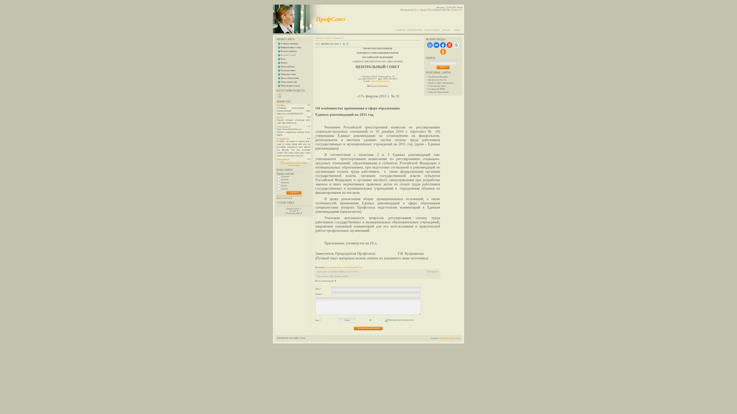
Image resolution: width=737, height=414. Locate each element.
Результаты (282, 196)
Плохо (284, 185)
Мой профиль (414, 30)
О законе (337, 38)
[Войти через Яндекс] (449, 45)
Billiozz (343, 271)
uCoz (458, 338)
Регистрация (432, 30)
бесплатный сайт (446, 338)
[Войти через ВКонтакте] (436, 45)
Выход (446, 30)
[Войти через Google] (456, 45)
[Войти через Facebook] (443, 45)
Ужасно (284, 188)
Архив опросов (295, 196)
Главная (400, 30)
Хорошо (285, 179)
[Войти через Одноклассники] (443, 52)
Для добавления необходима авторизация (294, 164)
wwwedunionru (380, 85)
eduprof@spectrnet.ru (380, 81)
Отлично (285, 176)
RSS (460, 10)
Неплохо (285, 182)
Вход (457, 30)
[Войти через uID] (430, 45)
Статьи (327, 38)
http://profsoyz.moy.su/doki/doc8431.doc (344, 267)
